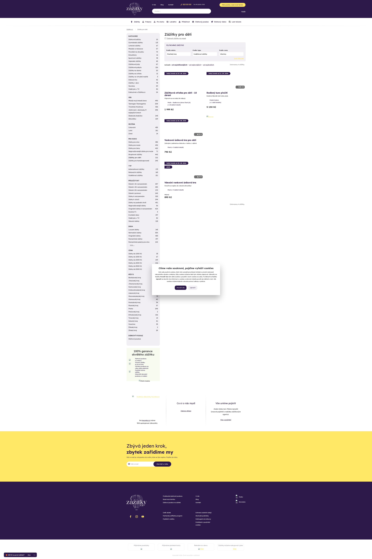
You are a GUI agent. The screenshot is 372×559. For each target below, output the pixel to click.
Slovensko (242, 502)
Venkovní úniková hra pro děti (180, 140)
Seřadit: (167, 65)
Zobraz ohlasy (186, 411)
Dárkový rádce (220, 22)
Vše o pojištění (225, 420)
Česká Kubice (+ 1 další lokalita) (215, 101)
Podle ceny (223, 50)
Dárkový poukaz (202, 22)
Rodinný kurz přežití (217, 93)
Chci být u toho (162, 464)
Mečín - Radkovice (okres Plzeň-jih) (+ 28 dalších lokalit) (179, 104)
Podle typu (197, 50)
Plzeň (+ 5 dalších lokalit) (176, 147)
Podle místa (170, 50)
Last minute (236, 22)
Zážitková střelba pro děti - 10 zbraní (180, 94)
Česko (241, 497)
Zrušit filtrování (239, 58)
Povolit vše (181, 288)
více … (132, 245)
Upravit (192, 288)
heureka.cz (146, 420)
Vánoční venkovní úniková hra (180, 182)
